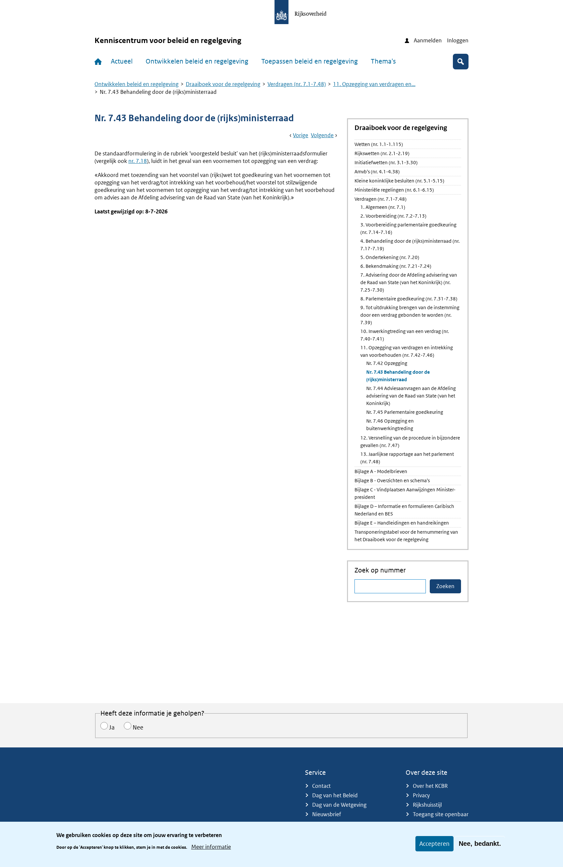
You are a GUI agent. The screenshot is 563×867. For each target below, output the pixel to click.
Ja (112, 727)
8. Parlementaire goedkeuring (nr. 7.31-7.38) (408, 299)
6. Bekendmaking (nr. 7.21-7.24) (395, 266)
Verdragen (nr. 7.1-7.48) (296, 84)
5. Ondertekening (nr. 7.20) (389, 257)
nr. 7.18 (137, 161)
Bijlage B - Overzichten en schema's (392, 480)
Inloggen (458, 40)
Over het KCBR (430, 785)
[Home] (99, 62)
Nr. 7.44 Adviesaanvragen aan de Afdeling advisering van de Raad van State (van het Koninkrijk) (411, 395)
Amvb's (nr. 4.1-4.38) (377, 171)
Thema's (383, 61)
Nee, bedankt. (480, 843)
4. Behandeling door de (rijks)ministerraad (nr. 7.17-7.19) (410, 245)
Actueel (122, 61)
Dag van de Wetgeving (339, 804)
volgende (322, 135)
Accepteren (434, 843)
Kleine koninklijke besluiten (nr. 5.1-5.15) (399, 181)
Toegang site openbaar (441, 814)
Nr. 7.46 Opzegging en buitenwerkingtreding (390, 424)
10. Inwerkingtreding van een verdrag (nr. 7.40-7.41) (404, 335)
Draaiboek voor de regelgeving (223, 84)
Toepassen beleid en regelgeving (309, 61)
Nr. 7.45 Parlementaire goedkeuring (404, 412)
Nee (138, 727)
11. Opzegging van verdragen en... (374, 84)
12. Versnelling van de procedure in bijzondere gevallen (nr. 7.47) (410, 441)
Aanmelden (428, 40)
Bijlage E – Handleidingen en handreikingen (401, 523)
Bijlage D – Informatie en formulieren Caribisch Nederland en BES (404, 510)
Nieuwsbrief (326, 814)
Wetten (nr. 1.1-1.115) (378, 144)
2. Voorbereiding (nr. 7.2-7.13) (393, 216)
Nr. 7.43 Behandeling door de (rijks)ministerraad (398, 376)
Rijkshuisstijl (427, 804)
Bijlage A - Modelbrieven (380, 471)
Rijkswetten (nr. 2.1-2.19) (382, 153)
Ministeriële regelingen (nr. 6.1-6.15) (394, 190)
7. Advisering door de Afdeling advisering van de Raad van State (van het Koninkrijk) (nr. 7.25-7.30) (408, 282)
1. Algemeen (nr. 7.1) (382, 207)
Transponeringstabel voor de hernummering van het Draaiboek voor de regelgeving (406, 535)
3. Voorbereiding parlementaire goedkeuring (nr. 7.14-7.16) (408, 228)
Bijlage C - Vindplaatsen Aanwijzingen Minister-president (404, 493)
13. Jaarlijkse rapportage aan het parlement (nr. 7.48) (407, 458)
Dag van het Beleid (335, 795)
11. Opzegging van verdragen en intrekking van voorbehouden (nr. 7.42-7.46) (406, 351)
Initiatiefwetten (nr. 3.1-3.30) (386, 162)
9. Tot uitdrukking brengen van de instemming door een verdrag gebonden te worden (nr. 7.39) (409, 314)
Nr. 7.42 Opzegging (386, 363)
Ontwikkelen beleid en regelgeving (197, 61)
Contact (321, 785)
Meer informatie (211, 846)
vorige (300, 135)
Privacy (421, 795)
